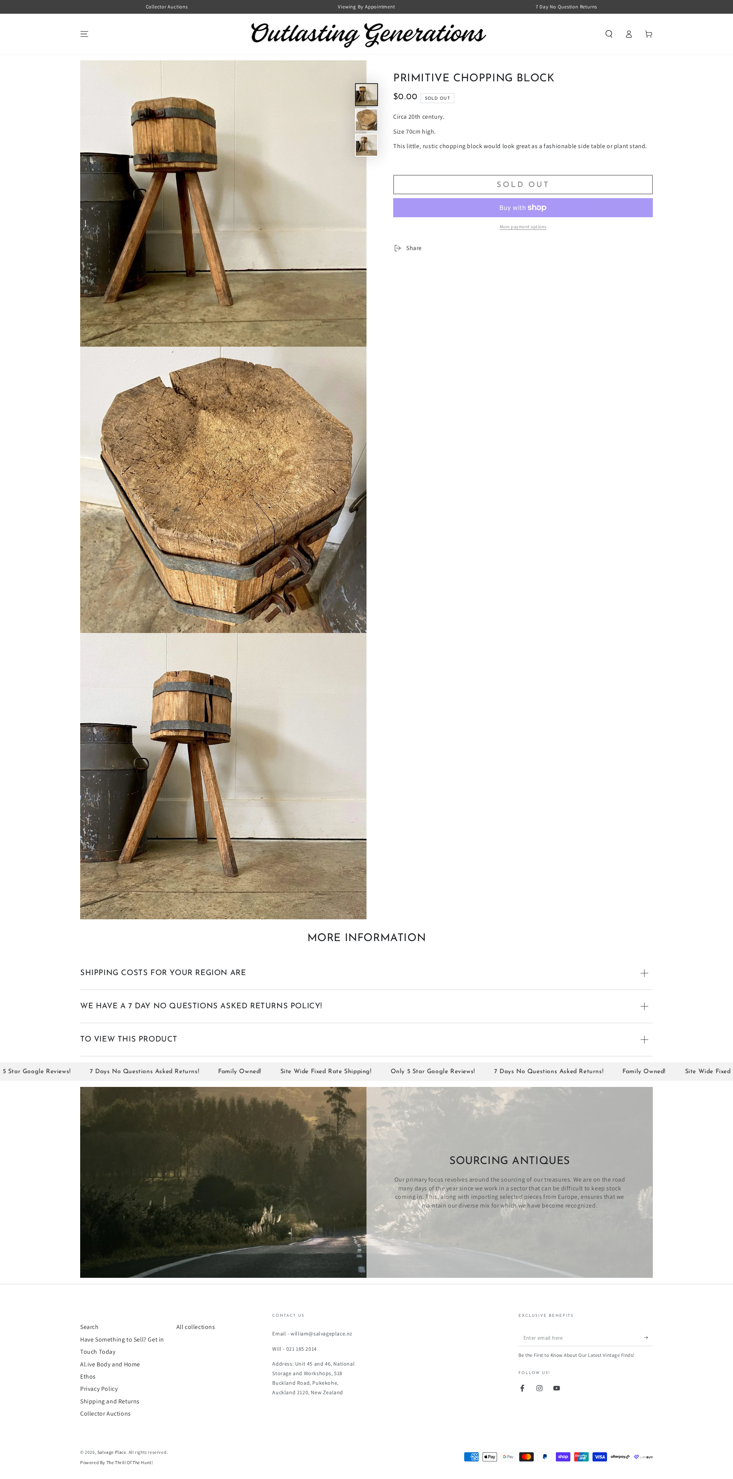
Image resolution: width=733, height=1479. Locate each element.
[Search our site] (609, 34)
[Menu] (84, 34)
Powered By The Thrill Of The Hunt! (116, 1462)
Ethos (88, 1376)
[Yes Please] (648, 1337)
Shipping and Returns (110, 1401)
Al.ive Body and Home (110, 1364)
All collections (195, 1327)
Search (89, 1327)
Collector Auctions (105, 1414)
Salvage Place (111, 1452)
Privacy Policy (99, 1389)
